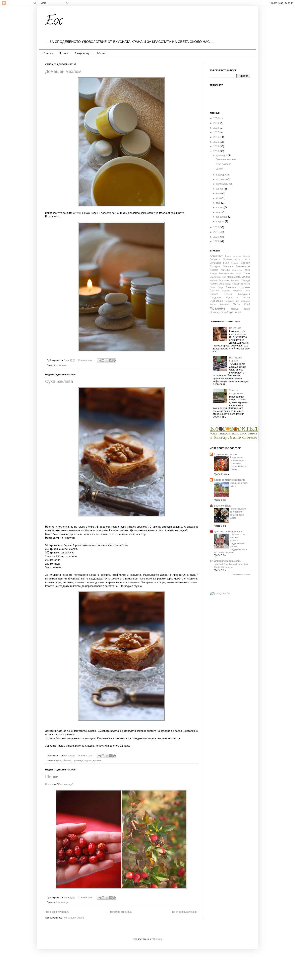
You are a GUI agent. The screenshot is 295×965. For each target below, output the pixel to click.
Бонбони (227, 259)
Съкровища (82, 53)
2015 (216, 141)
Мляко (245, 276)
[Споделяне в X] (107, 360)
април (220, 207)
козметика (61, 365)
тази (78, 212)
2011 (216, 232)
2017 (216, 132)
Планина (231, 287)
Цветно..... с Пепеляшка (228, 531)
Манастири (215, 277)
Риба (247, 291)
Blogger (157, 939)
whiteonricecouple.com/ (227, 561)
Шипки (51, 776)
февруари (222, 216)
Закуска (228, 266)
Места (101, 53)
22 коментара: (85, 897)
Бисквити (215, 259)
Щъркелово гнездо (225, 454)
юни (218, 198)
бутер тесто (242, 259)
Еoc (66, 360)
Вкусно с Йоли (222, 505)
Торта (236, 304)
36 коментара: (85, 755)
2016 (216, 137)
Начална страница (121, 911)
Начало (47, 53)
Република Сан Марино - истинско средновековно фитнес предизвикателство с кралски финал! (230, 543)
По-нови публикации (57, 911)
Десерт (59, 760)
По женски (235, 328)
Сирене (228, 294)
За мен (63, 53)
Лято (247, 273)
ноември (221, 174)
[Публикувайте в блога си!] (103, 360)
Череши (234, 309)
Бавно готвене (233, 256)
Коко (247, 270)
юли (218, 193)
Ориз (221, 284)
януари (220, 221)
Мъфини (224, 280)
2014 (216, 146)
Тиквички (224, 304)
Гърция (234, 263)
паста (247, 284)
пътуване (237, 291)
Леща (238, 273)
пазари (228, 284)
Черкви (246, 309)
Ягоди (224, 312)
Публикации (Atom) (73, 917)
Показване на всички (241, 574)
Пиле (212, 287)
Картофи (225, 270)
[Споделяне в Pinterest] (114, 360)
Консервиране (226, 273)
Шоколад (215, 312)
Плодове (244, 287)
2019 (216, 123)
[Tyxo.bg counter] (220, 593)
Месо (230, 277)
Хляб (247, 304)
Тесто (213, 304)
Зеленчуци (243, 266)
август (220, 188)
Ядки (230, 312)
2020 (216, 118)
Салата (214, 294)
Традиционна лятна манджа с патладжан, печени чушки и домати (238, 463)
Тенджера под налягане (237, 301)
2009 (216, 241)
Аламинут (216, 255)
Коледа (67, 760)
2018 (216, 127)
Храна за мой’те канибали (229, 479)
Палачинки (237, 284)
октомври (221, 179)
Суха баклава (59, 381)
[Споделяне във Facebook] (111, 360)
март (219, 212)
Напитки (214, 284)
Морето (213, 280)
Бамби (246, 256)
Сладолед (215, 297)
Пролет (226, 290)
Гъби (226, 262)
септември (222, 184)
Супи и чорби (238, 297)
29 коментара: (85, 360)
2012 (216, 227)
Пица (220, 287)
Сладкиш (87, 760)
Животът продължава (236, 392)
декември (222, 155)
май (218, 202)
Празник (77, 760)
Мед (224, 277)
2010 (216, 236)
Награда (235, 280)
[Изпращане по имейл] (99, 360)
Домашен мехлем (63, 71)
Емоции (215, 266)
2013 (216, 151)
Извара (214, 270)
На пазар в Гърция (235, 359)
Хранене (97, 760)
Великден (215, 262)
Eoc (53, 21)
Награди (245, 280)
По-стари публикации (184, 911)
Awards (238, 312)
